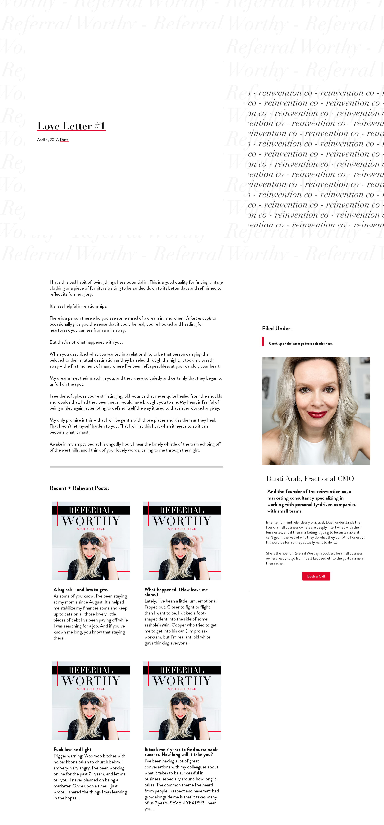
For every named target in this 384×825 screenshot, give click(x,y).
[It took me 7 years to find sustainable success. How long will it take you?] (182, 738)
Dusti (64, 140)
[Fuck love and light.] (91, 738)
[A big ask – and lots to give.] (91, 575)
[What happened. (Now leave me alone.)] (182, 575)
